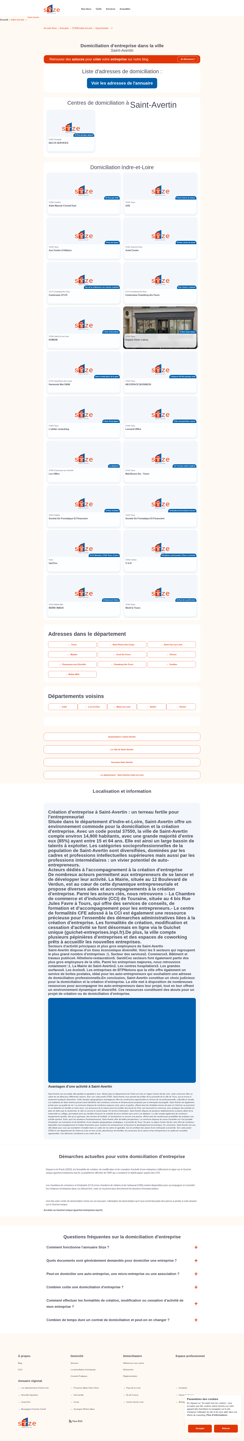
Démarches (128, 1369)
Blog (20, 1363)
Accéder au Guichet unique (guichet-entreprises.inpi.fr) (73, 1210)
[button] (105, 28)
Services (74, 1363)
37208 (75, 28)
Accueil (4, 20)
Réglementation (130, 1376)
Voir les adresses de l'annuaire (122, 83)
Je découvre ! (187, 59)
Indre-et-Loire (17, 20)
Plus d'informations (216, 1415)
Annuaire (64, 28)
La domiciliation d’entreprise (83, 1369)
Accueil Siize (50, 28)
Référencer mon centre (133, 1363)
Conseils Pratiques (79, 1376)
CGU (20, 1369)
